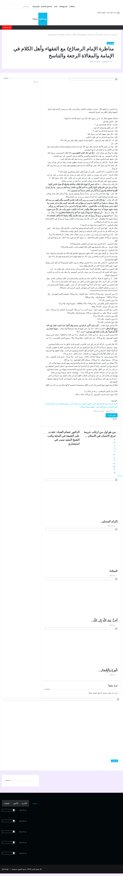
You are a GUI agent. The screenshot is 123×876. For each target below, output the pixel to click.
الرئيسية (36, 6)
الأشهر (15, 803)
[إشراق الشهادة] (8, 845)
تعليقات (6, 803)
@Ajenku (5, 869)
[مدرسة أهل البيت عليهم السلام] (108, 13)
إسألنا (35, 19)
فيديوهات (63, 6)
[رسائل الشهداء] (8, 856)
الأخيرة (24, 803)
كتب (55, 6)
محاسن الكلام (46, 6)
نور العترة (42, 19)
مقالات (72, 6)
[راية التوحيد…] (8, 824)
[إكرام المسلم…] (8, 835)
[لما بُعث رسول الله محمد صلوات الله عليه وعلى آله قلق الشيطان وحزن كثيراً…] (8, 813)
